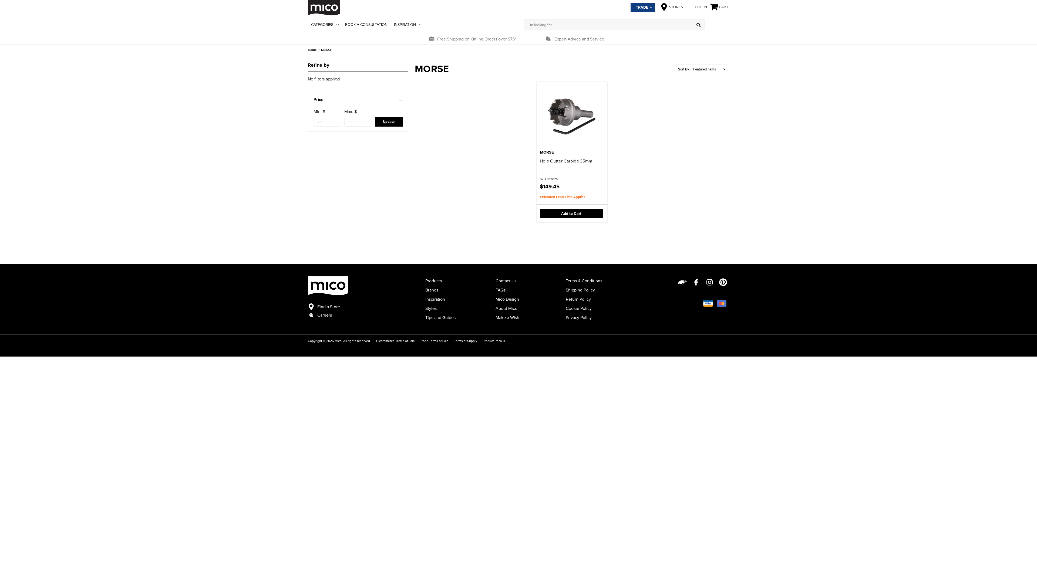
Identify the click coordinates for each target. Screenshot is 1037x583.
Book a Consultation (366, 24)
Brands (431, 290)
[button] (431, 38)
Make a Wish (507, 317)
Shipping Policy (580, 290)
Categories (322, 24)
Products (433, 281)
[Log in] (717, 25)
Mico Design (507, 299)
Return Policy (578, 299)
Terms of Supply (465, 340)
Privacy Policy (579, 317)
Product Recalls (494, 340)
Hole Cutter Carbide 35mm (566, 161)
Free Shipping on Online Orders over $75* (476, 39)
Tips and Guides (440, 317)
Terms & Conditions (584, 281)
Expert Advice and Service (579, 39)
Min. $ (319, 111)
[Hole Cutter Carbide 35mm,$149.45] (572, 116)
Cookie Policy (579, 308)
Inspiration (405, 24)
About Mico (506, 308)
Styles (431, 308)
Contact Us (506, 281)
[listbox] (710, 69)
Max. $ (350, 111)
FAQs (501, 290)
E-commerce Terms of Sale (395, 340)
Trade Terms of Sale (434, 340)
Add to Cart (571, 213)
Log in (701, 7)
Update (389, 121)
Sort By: (684, 69)
